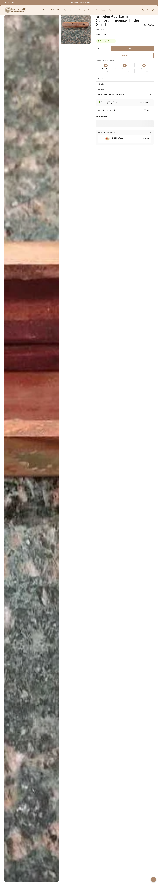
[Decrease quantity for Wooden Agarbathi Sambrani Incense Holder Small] (98, 48)
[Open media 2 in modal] (76, 29)
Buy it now (124, 55)
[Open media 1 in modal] (31, 448)
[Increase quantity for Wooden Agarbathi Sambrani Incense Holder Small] (107, 48)
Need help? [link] (150, 110)
